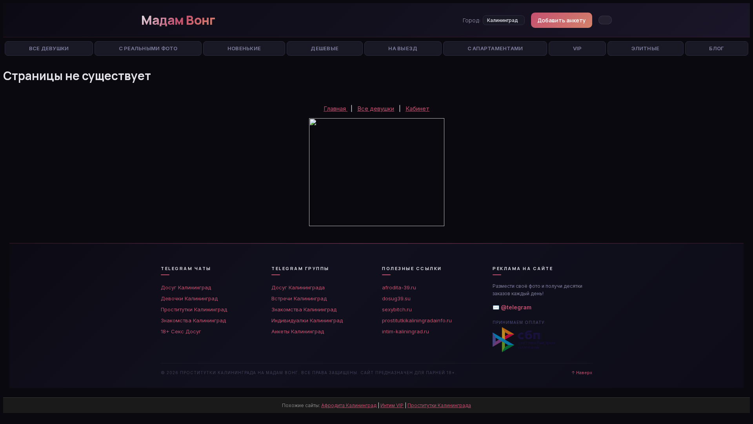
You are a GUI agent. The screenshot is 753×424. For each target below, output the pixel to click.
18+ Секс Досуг (181, 331)
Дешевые (324, 48)
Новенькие (244, 48)
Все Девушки (49, 48)
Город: (471, 20)
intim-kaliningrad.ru (405, 331)
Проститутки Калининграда (439, 405)
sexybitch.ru (397, 309)
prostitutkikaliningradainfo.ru (417, 320)
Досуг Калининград (186, 287)
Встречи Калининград (299, 298)
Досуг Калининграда (298, 287)
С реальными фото (148, 48)
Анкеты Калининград (297, 331)
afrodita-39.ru (399, 287)
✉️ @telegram (512, 307)
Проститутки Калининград (194, 309)
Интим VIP (392, 405)
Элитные (645, 48)
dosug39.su (396, 298)
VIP (577, 48)
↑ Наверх (581, 372)
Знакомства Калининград (193, 320)
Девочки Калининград (189, 298)
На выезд (402, 48)
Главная (335, 108)
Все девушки (375, 108)
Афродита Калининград (348, 405)
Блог (716, 48)
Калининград (502, 20)
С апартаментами (495, 48)
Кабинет (417, 108)
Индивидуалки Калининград (307, 320)
